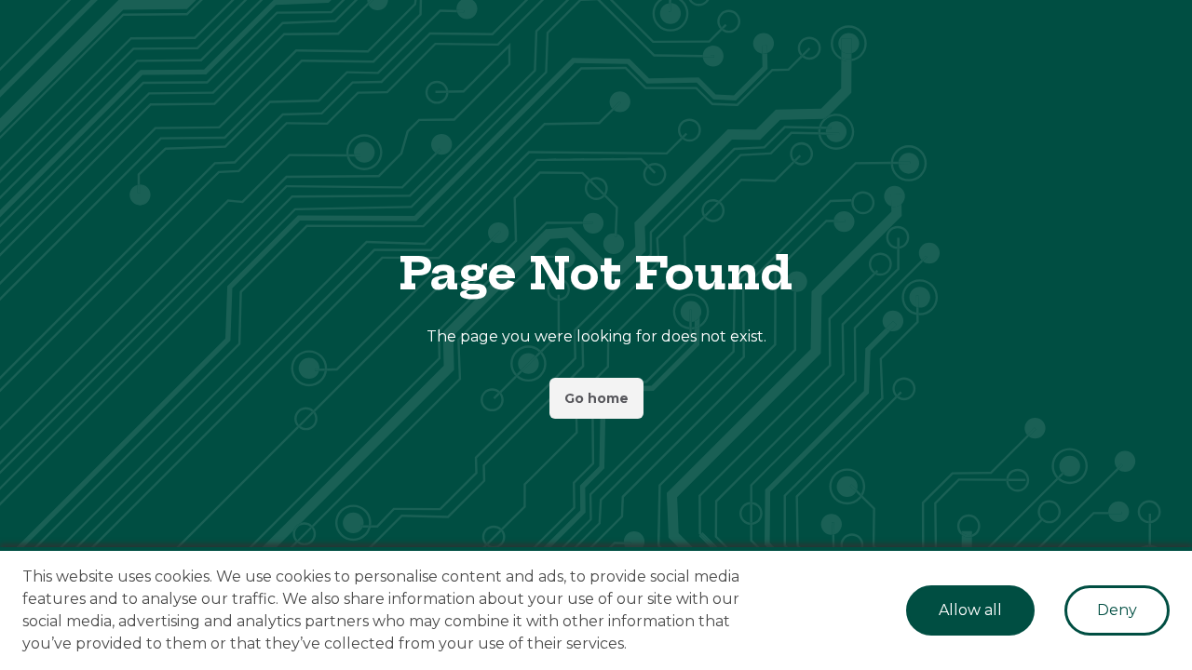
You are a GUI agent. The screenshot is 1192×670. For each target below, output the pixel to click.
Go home (596, 398)
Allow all (970, 610)
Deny (1117, 610)
